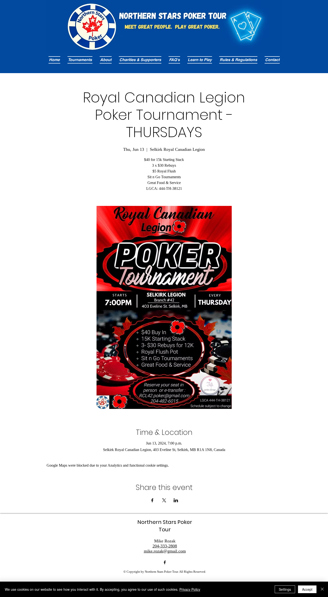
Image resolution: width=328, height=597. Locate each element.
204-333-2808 (164, 546)
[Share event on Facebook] (152, 500)
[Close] (322, 589)
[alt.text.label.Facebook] (164, 562)
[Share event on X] (164, 500)
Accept (307, 589)
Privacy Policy (189, 589)
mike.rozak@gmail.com (165, 551)
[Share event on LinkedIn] (176, 500)
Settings (285, 589)
